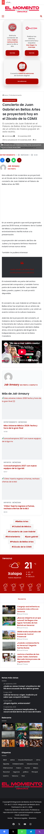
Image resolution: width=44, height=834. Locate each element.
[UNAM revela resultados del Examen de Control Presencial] (8, 634)
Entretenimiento (16, 95)
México (35, 768)
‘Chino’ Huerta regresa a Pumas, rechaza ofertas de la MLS (19, 507)
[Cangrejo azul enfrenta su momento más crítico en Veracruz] (8, 609)
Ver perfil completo (29, 385)
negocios (16, 772)
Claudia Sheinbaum (25, 760)
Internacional (8, 768)
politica (25, 772)
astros (12, 760)
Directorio (32, 818)
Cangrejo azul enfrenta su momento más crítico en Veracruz (28, 609)
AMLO (5, 760)
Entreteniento (13, 536)
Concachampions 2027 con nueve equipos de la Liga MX (20, 467)
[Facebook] (2, 160)
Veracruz (15, 776)
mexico (18, 768)
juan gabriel (32, 536)
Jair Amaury (8, 136)
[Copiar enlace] (19, 160)
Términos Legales (20, 818)
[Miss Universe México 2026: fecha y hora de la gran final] (35, 735)
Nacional (6, 772)
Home (10, 818)
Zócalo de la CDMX (22, 546)
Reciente (22, 599)
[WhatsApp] (13, 160)
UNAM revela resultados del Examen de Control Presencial (29, 634)
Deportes (6, 764)
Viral (23, 776)
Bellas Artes (22, 521)
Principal (35, 772)
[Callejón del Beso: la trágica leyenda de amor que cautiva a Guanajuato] (8, 743)
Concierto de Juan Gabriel (22, 531)
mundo (27, 768)
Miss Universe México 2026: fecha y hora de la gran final (20, 427)
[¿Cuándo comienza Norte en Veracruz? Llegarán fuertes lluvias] (8, 646)
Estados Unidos (32, 764)
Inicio (6, 95)
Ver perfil (12, 169)
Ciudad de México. (22, 526)
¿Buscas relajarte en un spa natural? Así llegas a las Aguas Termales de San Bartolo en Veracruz (29, 621)
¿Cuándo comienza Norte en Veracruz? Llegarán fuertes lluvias (28, 645)
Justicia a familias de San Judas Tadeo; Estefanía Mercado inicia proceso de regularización (28, 658)
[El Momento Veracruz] (22, 9)
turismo (6, 776)
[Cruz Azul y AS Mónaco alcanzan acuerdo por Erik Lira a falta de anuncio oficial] (22, 735)
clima (38, 760)
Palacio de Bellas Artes (23, 541)
